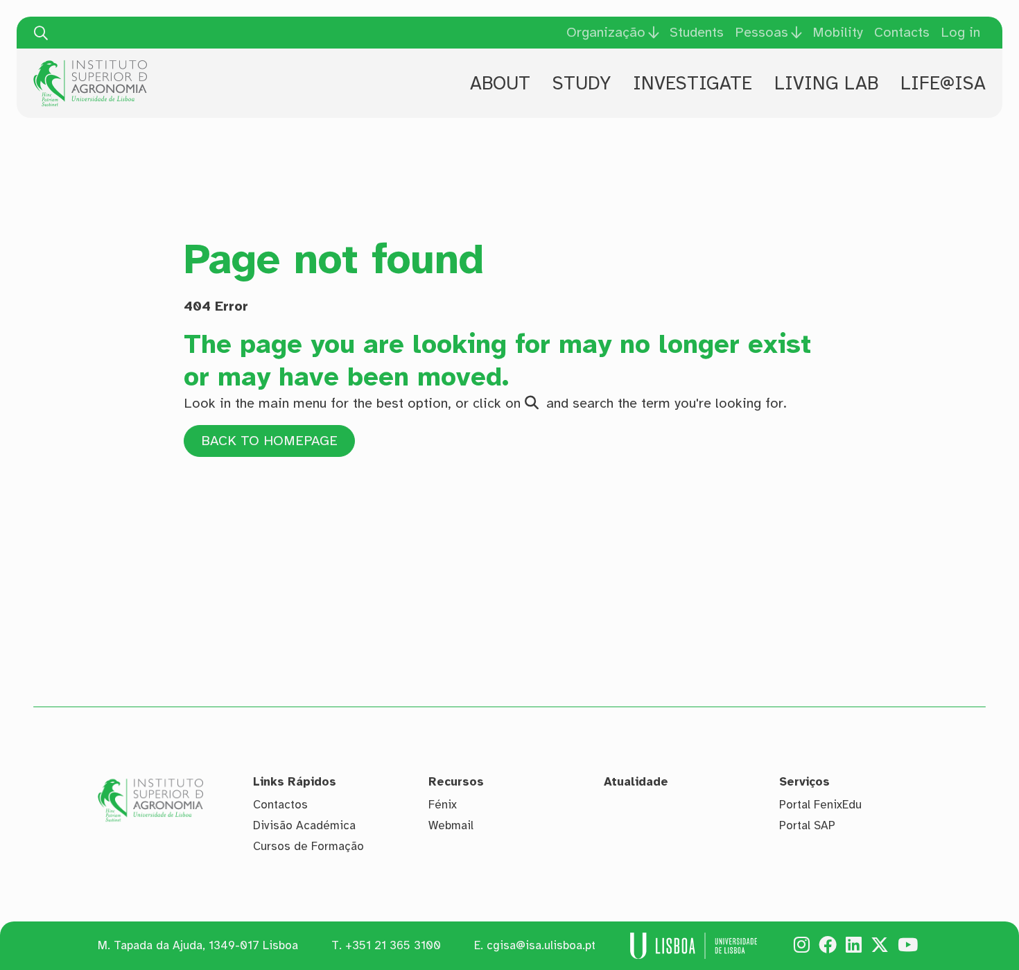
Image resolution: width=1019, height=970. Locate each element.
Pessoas (761, 33)
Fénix (442, 804)
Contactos (280, 804)
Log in (960, 32)
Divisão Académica (304, 825)
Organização (605, 33)
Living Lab (826, 83)
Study (581, 83)
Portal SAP (807, 825)
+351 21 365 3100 (393, 945)
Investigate (692, 83)
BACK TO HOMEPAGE (269, 440)
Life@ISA (943, 83)
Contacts (902, 32)
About (500, 83)
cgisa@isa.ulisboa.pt (541, 945)
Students (697, 32)
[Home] (90, 65)
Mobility (837, 32)
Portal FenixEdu (820, 804)
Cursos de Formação (308, 846)
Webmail (450, 825)
